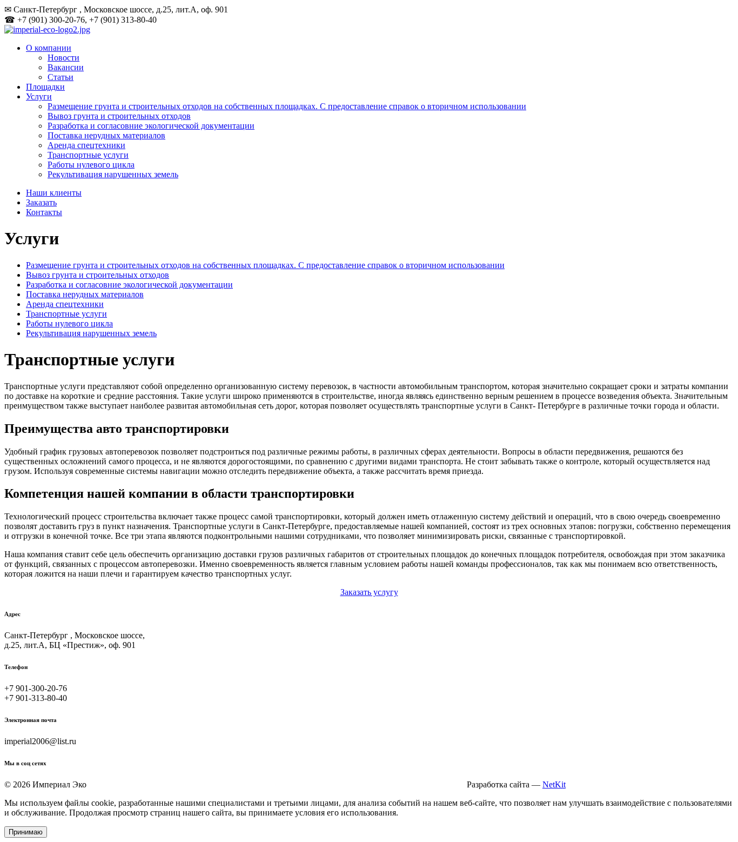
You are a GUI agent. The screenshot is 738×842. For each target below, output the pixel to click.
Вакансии (66, 67)
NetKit (554, 784)
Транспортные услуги (88, 154)
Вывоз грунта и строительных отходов (119, 116)
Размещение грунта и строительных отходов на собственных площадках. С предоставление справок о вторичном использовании (287, 106)
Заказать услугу (369, 592)
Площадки (45, 86)
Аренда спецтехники (86, 145)
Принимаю (26, 832)
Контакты (44, 212)
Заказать (41, 202)
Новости (63, 57)
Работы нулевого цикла (91, 164)
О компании (48, 47)
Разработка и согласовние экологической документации (151, 125)
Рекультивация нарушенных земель (113, 174)
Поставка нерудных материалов (106, 135)
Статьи (60, 77)
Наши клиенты (54, 192)
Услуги (39, 96)
